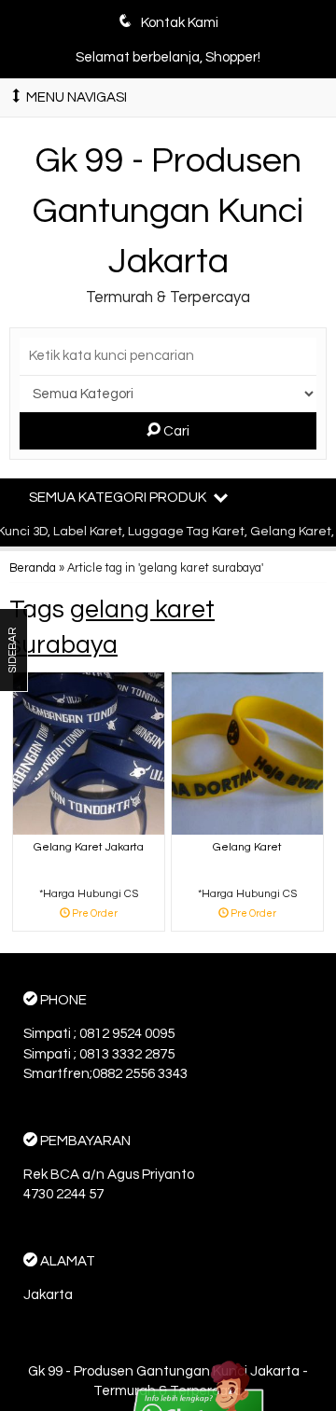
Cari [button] (175, 431)
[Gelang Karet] (247, 753)
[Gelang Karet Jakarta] (88, 753)
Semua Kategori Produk (119, 498)
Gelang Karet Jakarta (89, 847)
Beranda (32, 568)
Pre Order (95, 914)
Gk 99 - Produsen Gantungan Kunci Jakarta (168, 211)
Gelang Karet (247, 847)
